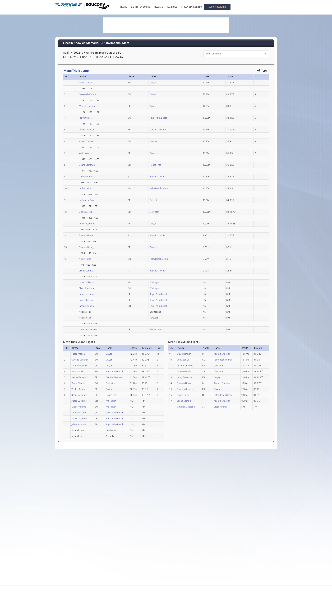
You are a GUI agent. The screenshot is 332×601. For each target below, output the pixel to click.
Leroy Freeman (86, 223)
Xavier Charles (86, 141)
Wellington (155, 282)
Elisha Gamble (86, 270)
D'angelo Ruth (86, 212)
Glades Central (157, 329)
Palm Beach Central (159, 188)
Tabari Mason (85, 82)
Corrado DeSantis (87, 94)
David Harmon (86, 176)
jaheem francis (86, 306)
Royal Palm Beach (158, 118)
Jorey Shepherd (86, 300)
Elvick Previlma (86, 288)
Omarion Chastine (88, 329)
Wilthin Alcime (86, 153)
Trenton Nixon (86, 235)
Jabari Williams (86, 282)
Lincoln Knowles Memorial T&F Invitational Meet (96, 43)
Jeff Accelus (85, 188)
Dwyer (153, 82)
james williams (86, 294)
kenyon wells (85, 118)
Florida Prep (155, 165)
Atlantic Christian (158, 176)
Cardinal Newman (158, 129)
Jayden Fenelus (86, 129)
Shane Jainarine (87, 165)
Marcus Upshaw (87, 106)
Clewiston (154, 141)
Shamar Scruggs (87, 247)
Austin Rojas (85, 259)
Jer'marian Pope (87, 200)
